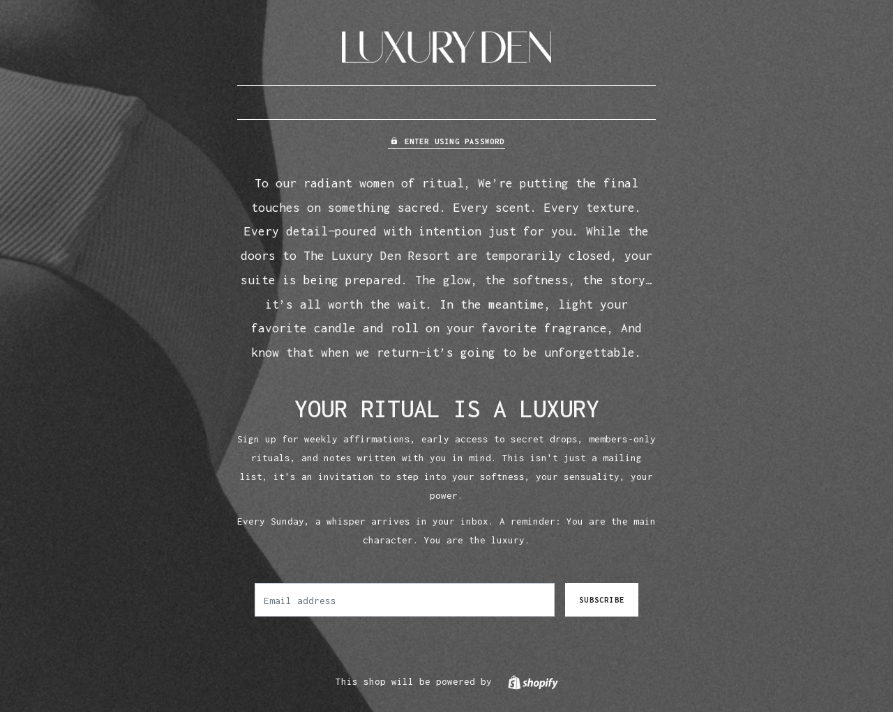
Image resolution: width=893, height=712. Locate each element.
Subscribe (601, 600)
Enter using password (455, 141)
